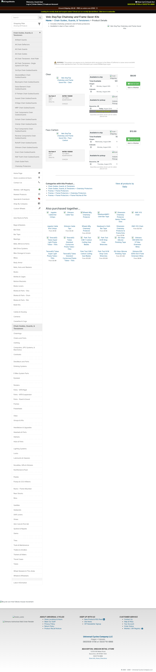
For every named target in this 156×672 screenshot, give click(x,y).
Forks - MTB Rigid (20, 390)
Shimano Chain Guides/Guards (26, 147)
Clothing (17, 343)
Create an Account (51, 4)
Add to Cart (134, 84)
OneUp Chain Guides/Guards (26, 124)
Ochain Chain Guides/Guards (26, 119)
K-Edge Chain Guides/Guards (26, 103)
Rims (15, 498)
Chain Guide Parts (21, 161)
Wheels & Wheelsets (21, 576)
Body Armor (18, 262)
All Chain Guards (21, 49)
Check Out (150, 2)
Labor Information (20, 583)
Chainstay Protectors (23, 166)
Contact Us (18, 183)
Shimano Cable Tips (69, 227)
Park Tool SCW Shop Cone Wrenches (103, 253)
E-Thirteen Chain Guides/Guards (27, 94)
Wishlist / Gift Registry (22, 190)
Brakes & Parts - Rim (21, 300)
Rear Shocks (18, 493)
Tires (15, 540)
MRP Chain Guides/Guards (25, 108)
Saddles (17, 505)
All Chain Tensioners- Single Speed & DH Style (25, 64)
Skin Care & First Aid (21, 524)
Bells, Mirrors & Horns (21, 244)
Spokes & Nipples (20, 529)
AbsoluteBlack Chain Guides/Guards (22, 76)
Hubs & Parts (18, 442)
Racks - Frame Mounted (23, 489)
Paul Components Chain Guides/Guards (24, 130)
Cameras (17, 317)
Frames (16, 404)
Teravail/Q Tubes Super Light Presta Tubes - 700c (52, 254)
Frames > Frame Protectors (58, 191)
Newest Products (20, 194)
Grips (15, 416)
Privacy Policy (49, 624)
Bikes (16, 258)
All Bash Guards (21, 40)
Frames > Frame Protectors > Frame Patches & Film (67, 195)
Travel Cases (18, 559)
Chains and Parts (20, 338)
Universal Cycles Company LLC (98, 636)
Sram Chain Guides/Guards (25, 152)
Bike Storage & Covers (22, 253)
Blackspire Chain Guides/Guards (27, 82)
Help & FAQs (128, 622)
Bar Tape (17, 234)
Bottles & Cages (19, 277)
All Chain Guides (21, 54)
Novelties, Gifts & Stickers (23, 465)
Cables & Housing (20, 312)
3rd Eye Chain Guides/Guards (26, 70)
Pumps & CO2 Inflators (22, 482)
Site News (88, 622)
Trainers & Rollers (20, 554)
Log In (28, 4)
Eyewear (17, 378)
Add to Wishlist (133, 87)
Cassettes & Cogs (20, 321)
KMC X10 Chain (137, 226)
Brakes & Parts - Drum (22, 295)
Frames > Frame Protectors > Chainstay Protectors (67, 193)
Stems (16, 533)
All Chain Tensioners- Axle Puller (27, 59)
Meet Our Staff (50, 622)
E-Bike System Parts (21, 373)
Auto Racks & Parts (21, 218)
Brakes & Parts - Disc (21, 291)
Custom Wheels (19, 208)
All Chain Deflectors (22, 44)
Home (49, 20)
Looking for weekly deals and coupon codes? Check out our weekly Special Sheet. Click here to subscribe (78, 11)
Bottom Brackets (20, 281)
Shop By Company (21, 204)
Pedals (16, 477)
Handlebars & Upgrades (23, 427)
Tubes (16, 564)
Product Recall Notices (52, 628)
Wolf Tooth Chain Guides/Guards (27, 157)
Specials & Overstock (22, 199)
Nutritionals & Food (21, 470)
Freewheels (18, 409)
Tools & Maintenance (21, 545)
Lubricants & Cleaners (22, 458)
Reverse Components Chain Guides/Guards (25, 137)
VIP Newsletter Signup (92, 624)
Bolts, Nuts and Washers (23, 267)
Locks (16, 453)
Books (16, 272)
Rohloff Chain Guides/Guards (26, 143)
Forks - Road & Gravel (22, 399)
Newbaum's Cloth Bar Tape (103, 227)
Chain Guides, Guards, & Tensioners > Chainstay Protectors (70, 188)
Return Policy (49, 626)
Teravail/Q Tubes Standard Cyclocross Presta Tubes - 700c (69, 257)
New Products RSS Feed (93, 619)
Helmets (17, 437)
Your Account (129, 624)
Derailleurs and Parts (21, 361)
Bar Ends (17, 230)
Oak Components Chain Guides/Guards (24, 113)
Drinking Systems (20, 366)
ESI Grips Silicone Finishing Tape (120, 252)
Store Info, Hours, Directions (98, 658)
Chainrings (17, 333)
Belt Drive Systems (21, 248)
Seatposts (17, 510)
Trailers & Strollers (20, 550)
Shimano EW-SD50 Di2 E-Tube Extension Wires (137, 253)
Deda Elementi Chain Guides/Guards (22, 88)
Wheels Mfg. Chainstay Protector (86, 228)
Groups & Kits (19, 420)
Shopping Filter (19, 23)
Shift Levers (18, 515)
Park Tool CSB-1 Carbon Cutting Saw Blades (86, 253)
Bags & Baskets (19, 225)
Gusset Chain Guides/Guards (25, 98)
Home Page (18, 173)
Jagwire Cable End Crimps (52, 227)
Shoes (16, 519)
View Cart (141, 2)
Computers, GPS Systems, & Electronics (24, 348)
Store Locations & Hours (23, 178)
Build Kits (17, 305)
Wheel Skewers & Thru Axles (24, 571)
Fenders (17, 385)
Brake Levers (18, 286)
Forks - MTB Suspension (23, 394)
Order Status (37, 4)
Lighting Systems (20, 449)
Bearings (17, 239)
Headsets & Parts (20, 432)
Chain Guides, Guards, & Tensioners (24, 327)
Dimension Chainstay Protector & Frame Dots (120, 229)
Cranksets (17, 354)
